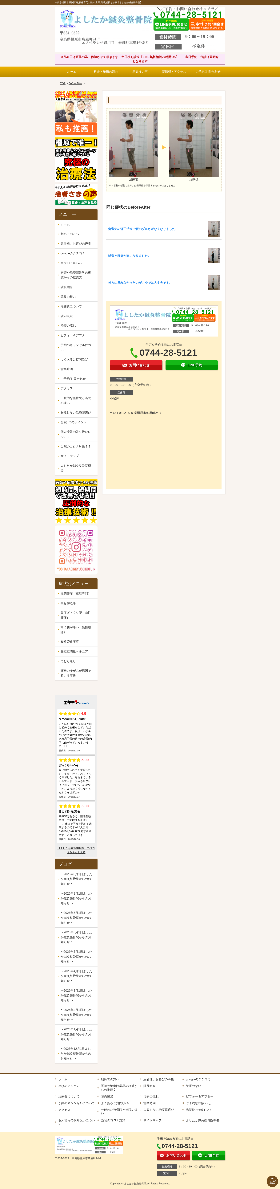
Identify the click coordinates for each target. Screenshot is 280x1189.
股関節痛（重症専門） (76, 593)
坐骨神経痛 (68, 603)
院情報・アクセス (174, 71)
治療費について (71, 306)
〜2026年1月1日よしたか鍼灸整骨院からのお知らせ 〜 (76, 1034)
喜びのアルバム (71, 262)
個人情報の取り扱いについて (76, 434)
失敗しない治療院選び (76, 412)
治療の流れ (68, 325)
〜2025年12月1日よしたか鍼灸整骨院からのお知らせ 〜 (76, 1053)
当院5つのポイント (74, 422)
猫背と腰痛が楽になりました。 (129, 255)
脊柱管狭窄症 (70, 641)
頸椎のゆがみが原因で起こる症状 (76, 673)
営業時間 (67, 369)
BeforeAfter (75, 83)
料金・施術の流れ (106, 71)
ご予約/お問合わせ (208, 71)
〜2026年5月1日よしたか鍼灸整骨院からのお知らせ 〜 (76, 956)
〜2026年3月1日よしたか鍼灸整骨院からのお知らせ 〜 (76, 995)
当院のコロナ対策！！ (76, 446)
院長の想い (68, 296)
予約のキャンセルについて (76, 347)
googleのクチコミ (73, 253)
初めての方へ (70, 233)
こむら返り (68, 661)
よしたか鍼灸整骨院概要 (76, 468)
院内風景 (67, 316)
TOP (63, 83)
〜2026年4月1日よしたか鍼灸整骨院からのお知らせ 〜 (76, 976)
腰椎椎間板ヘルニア (74, 651)
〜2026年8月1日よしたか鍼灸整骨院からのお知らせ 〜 (76, 898)
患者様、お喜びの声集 (76, 243)
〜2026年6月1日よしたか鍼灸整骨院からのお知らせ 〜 (76, 937)
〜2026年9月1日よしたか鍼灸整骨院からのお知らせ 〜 (76, 878)
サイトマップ (70, 456)
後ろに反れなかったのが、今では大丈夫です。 (140, 282)
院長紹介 (67, 287)
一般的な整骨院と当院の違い (76, 400)
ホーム (71, 71)
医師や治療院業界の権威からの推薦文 (76, 275)
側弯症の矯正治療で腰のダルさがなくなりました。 (143, 229)
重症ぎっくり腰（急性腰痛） (76, 615)
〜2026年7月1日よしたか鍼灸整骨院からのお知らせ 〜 (76, 917)
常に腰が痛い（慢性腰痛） (76, 630)
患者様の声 (140, 71)
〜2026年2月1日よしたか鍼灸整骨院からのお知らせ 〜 (76, 1014)
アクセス (67, 388)
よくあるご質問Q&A (74, 359)
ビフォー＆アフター (74, 335)
